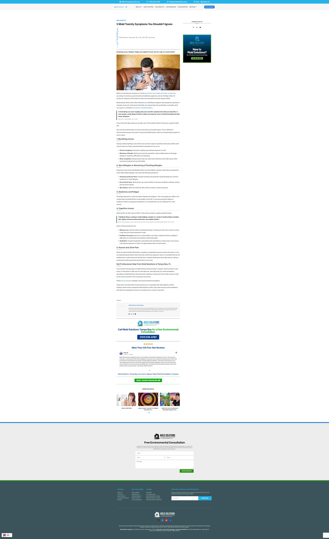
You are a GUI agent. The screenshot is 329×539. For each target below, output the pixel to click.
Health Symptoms (149, 7)
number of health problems (144, 108)
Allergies (119, 300)
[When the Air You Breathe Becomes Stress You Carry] (148, 399)
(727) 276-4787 (209, 7)
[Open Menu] (126, 7)
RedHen (178, 530)
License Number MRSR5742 (181, 529)
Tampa (156, 525)
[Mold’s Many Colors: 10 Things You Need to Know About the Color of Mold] (126, 399)
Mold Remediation (171, 7)
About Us (138, 7)
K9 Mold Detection (183, 7)
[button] (118, 359)
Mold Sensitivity (159, 7)
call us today (125, 281)
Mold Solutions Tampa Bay (136, 305)
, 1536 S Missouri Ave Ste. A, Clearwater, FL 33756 (137, 529)
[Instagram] (158, 520)
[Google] (170, 520)
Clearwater (167, 525)
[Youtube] (166, 520)
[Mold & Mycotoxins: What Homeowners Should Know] (170, 399)
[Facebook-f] (162, 520)
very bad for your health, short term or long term (160, 93)
